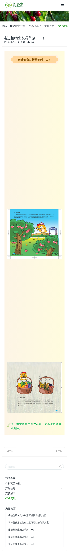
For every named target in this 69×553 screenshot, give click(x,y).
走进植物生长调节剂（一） (21, 529)
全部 (4, 26)
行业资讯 (10, 498)
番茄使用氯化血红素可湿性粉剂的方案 (27, 515)
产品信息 (34, 26)
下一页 (59, 450)
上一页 (10, 450)
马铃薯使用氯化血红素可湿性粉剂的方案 (28, 522)
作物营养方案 (17, 26)
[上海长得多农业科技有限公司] (14, 5)
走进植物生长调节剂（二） (21, 536)
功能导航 (10, 478)
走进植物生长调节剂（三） (21, 543)
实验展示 (49, 26)
